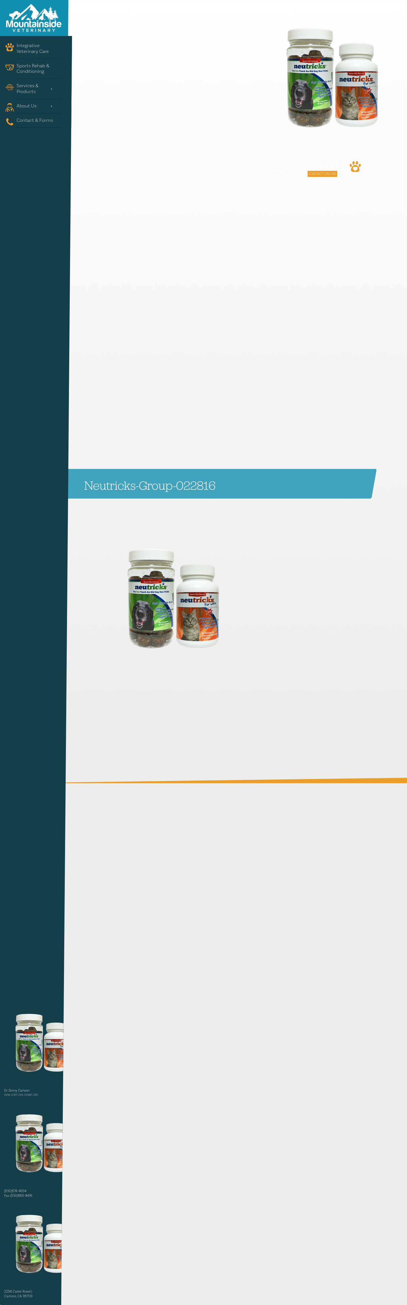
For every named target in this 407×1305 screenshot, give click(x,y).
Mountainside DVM (33, 18)
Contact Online (322, 174)
